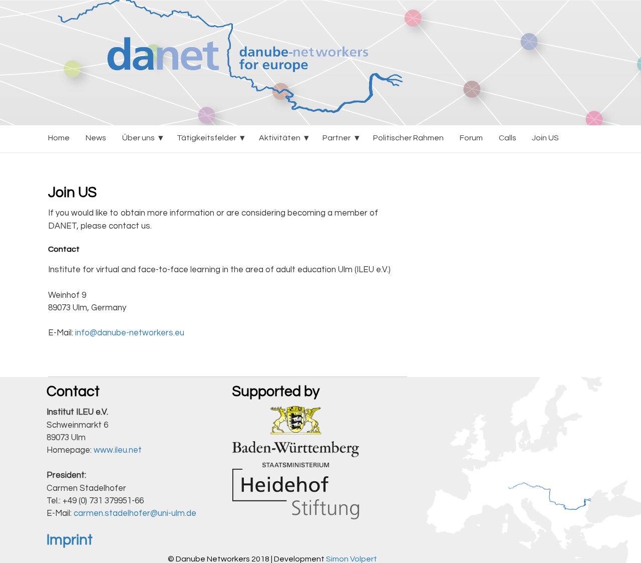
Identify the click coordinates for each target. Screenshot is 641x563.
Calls (507, 138)
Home (59, 138)
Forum (471, 138)
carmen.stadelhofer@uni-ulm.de (135, 513)
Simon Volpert (351, 559)
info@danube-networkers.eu (129, 332)
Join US (545, 138)
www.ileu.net (118, 450)
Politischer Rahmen (408, 138)
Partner (337, 138)
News (96, 138)
